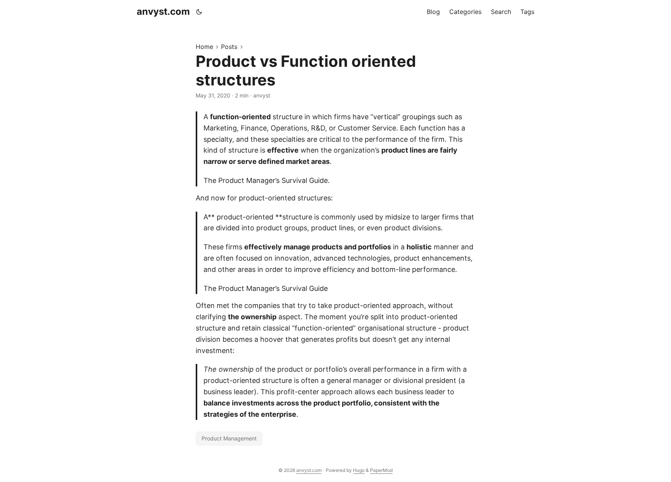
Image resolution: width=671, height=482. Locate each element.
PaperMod (381, 470)
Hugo (359, 470)
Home (204, 46)
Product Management (229, 438)
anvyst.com (163, 11)
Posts (229, 46)
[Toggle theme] (199, 11)
